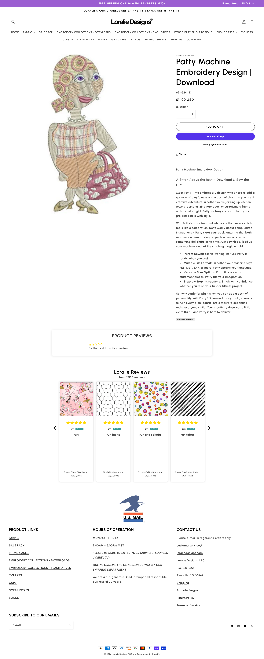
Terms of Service (188, 605)
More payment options (215, 144)
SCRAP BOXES (19, 590)
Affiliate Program (188, 590)
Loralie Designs (120, 654)
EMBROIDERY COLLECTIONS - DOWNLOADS (39, 560)
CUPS (13, 582)
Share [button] (182, 154)
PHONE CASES (19, 553)
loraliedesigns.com (190, 553)
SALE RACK (17, 545)
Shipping (183, 582)
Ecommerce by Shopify (148, 654)
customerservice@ (190, 545)
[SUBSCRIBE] (69, 625)
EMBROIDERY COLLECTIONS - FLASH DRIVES (40, 568)
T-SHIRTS (15, 575)
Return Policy (185, 597)
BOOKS (14, 597)
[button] (13, 22)
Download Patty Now (185, 320)
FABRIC (14, 538)
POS (130, 654)
